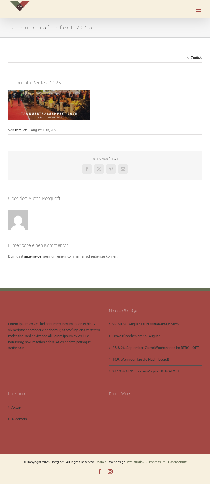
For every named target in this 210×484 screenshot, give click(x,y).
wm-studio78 (137, 462)
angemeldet (33, 256)
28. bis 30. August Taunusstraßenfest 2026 (145, 324)
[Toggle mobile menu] (199, 10)
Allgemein (19, 419)
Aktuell (16, 407)
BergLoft (21, 130)
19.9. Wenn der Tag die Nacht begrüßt (141, 359)
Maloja (102, 462)
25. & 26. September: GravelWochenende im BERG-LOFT (155, 348)
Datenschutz (177, 462)
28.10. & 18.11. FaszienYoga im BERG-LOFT (145, 371)
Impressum (158, 462)
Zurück (196, 58)
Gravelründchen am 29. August (136, 336)
